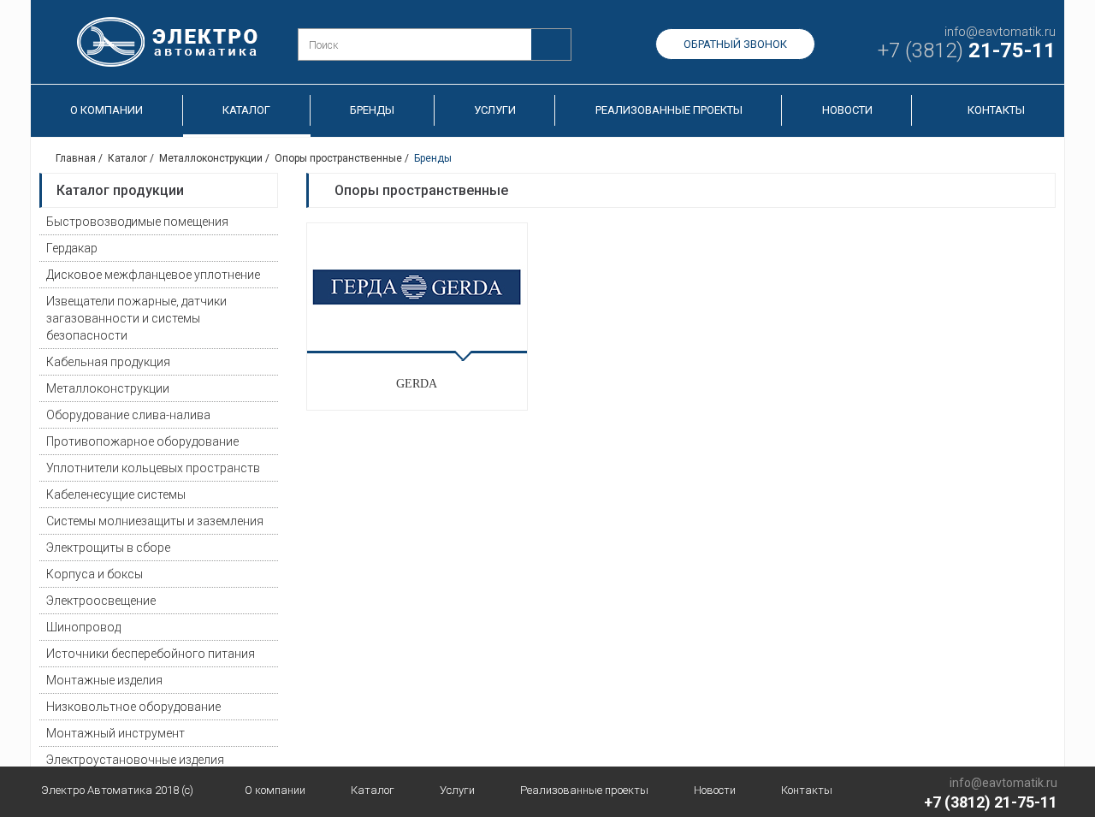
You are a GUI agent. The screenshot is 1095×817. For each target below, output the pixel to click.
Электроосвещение (101, 600)
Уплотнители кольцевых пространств (153, 468)
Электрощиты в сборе (108, 547)
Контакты (996, 110)
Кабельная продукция (108, 362)
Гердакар (72, 248)
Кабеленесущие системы (116, 494)
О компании (106, 110)
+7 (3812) (967, 50)
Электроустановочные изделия (135, 760)
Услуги (495, 110)
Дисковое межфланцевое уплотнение (153, 274)
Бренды (372, 110)
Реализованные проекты (669, 110)
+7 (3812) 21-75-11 (990, 802)
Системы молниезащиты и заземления (154, 521)
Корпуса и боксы (94, 574)
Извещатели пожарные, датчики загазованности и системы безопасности (136, 318)
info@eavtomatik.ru (1000, 31)
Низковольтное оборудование (133, 706)
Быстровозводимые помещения (137, 221)
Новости (847, 110)
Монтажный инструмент (115, 733)
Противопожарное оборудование (142, 441)
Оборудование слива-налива (128, 415)
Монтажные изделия (104, 680)
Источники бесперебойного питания (150, 653)
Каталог (246, 110)
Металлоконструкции (107, 388)
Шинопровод (83, 627)
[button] (265, 221)
